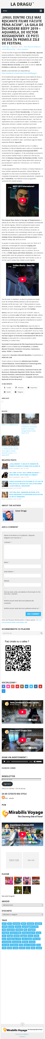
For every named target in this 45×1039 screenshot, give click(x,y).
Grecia (38, 933)
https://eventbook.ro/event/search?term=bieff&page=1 (19, 73)
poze (4, 939)
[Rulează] (4, 761)
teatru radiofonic (29, 945)
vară (28, 948)
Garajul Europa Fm (29, 933)
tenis (38, 945)
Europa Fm (10, 930)
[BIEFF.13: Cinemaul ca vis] (10, 418)
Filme (25, 47)
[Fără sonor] (35, 761)
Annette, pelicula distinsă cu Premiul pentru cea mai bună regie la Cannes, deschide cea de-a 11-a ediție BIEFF (10, 451)
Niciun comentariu (22, 49)
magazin (23, 936)
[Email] (3, 691)
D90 (4, 930)
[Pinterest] (17, 686)
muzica (30, 936)
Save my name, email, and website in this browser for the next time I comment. (22, 593)
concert (11, 927)
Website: (6, 581)
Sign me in (7, 784)
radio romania (26, 939)
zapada (39, 948)
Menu (5, 11)
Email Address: (9, 572)
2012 (9, 923)
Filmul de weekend (33, 47)
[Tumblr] (36, 686)
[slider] (39, 761)
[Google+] (13, 686)
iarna (4, 936)
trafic (4, 948)
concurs (18, 927)
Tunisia (15, 948)
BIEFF (23, 923)
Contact (22, 1037)
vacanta (22, 948)
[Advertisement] (10, 988)
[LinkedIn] (26, 686)
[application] (22, 761)
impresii (16, 936)
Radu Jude (36, 939)
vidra (33, 948)
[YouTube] (40, 686)
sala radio (6, 945)
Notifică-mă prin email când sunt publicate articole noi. (21, 608)
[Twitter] (31, 686)
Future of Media (15, 933)
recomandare (7, 942)
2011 (4, 923)
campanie (38, 923)
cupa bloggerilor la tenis (30, 927)
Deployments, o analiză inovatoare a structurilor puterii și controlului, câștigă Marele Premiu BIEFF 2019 (29, 429)
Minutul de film (11, 49)
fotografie (31, 930)
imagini (10, 936)
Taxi (21, 945)
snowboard (14, 945)
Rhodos (25, 942)
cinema (5, 927)
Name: (6, 562)
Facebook (19, 930)
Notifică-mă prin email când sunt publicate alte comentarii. (19, 602)
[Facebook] (3, 686)
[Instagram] (22, 686)
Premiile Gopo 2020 (14, 939)
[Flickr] (8, 686)
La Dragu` (22, 4)
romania (32, 942)
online (37, 936)
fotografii (5, 933)
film (25, 930)
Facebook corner (8, 768)
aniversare (16, 923)
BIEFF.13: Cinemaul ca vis (10, 424)
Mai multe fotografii (8, 896)
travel (9, 948)
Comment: (8, 542)
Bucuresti (30, 923)
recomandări (17, 942)
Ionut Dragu (5, 47)
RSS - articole (9, 798)
